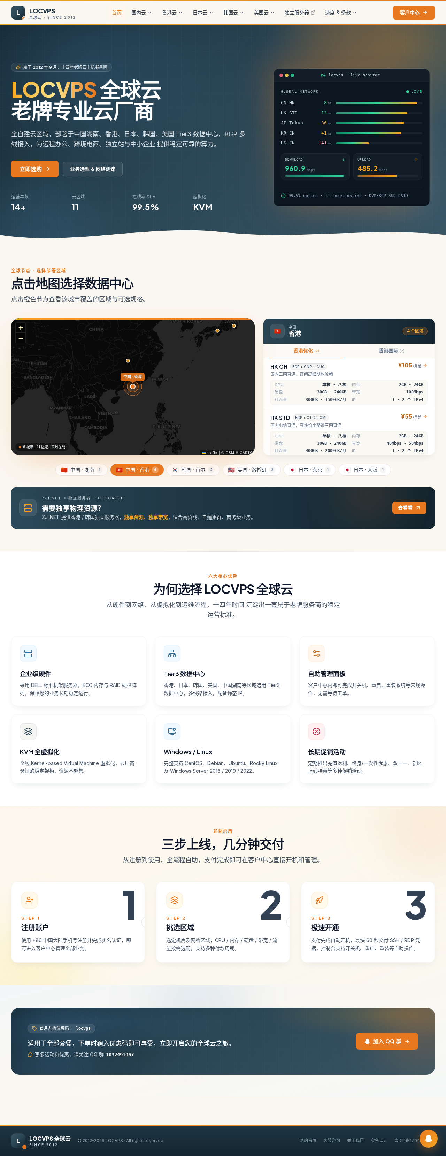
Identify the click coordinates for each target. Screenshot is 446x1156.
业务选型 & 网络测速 (92, 169)
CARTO (246, 453)
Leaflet (212, 453)
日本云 (200, 12)
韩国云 (230, 12)
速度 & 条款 (338, 12)
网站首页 (308, 1140)
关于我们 (355, 1140)
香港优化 (306, 350)
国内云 (138, 12)
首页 (117, 12)
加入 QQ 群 (387, 1041)
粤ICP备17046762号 (414, 1140)
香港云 (169, 12)
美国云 (261, 12)
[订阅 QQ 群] (429, 1139)
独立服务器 (297, 12)
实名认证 (379, 1140)
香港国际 (392, 350)
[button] (20, 327)
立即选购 (31, 169)
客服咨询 (331, 1140)
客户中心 (410, 12)
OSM (229, 453)
